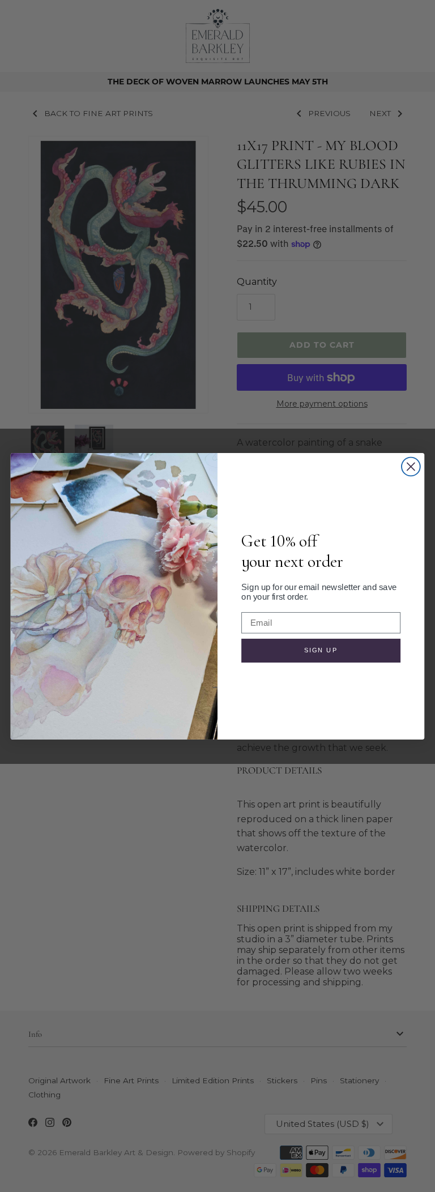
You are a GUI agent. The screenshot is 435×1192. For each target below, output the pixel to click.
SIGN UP (321, 649)
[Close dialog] (411, 466)
